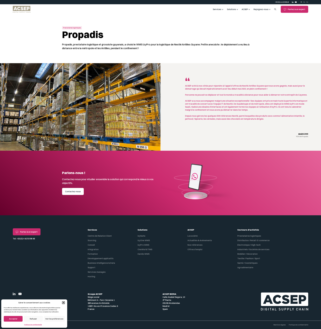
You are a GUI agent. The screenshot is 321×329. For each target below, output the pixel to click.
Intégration (93, 249)
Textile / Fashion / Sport (248, 258)
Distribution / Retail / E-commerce (253, 240)
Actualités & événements (199, 240)
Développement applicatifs (100, 258)
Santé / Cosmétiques (247, 263)
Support (91, 267)
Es (307, 2)
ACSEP (245, 9)
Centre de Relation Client (100, 236)
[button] (63, 302)
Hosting (91, 276)
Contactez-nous (73, 191)
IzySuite (141, 236)
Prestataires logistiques (249, 236)
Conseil (91, 245)
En (304, 2)
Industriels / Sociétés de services (253, 249)
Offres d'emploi (194, 249)
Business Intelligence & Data (101, 263)
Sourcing (92, 240)
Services (217, 9)
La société (192, 236)
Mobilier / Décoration (247, 254)
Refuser (33, 319)
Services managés (97, 272)
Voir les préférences (54, 319)
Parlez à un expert (296, 9)
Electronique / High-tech (249, 245)
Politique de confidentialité (33, 324)
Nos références (195, 245)
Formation (93, 254)
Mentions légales (279, 325)
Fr (301, 2)
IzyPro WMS (143, 245)
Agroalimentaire (245, 267)
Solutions (231, 9)
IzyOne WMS (144, 240)
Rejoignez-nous (261, 9)
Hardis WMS (143, 254)
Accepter (13, 319)
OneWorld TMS (145, 249)
